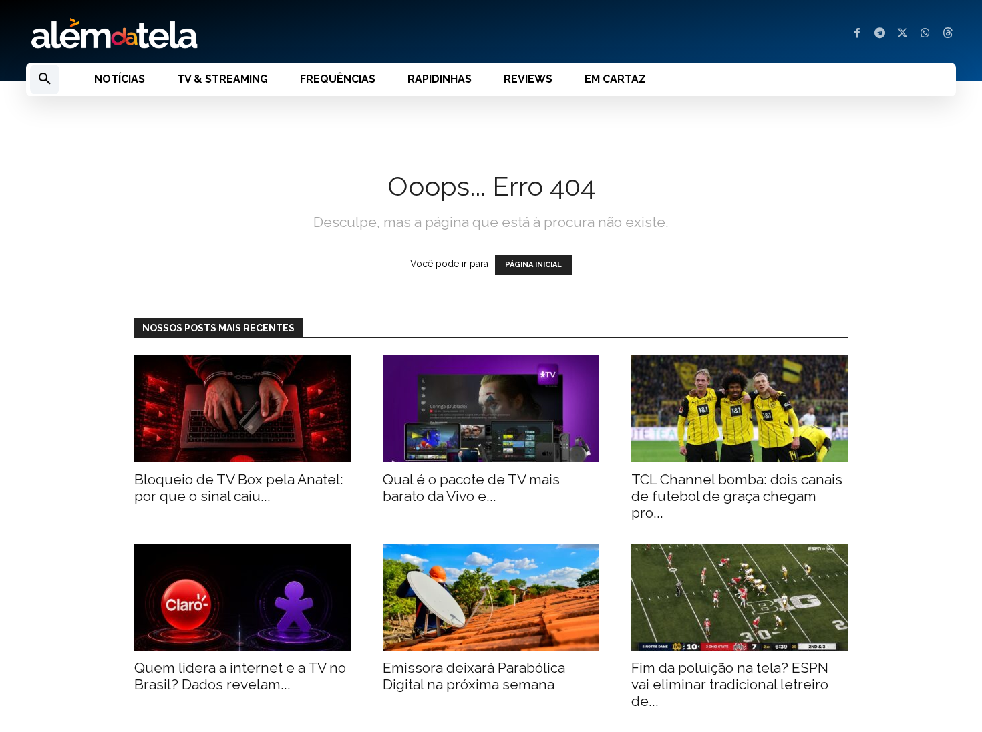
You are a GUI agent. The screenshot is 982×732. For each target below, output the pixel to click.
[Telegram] (880, 34)
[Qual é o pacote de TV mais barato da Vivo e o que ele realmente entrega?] (491, 408)
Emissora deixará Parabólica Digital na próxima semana (474, 676)
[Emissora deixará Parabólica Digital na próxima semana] (491, 597)
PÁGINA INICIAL (533, 264)
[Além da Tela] (250, 34)
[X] (902, 34)
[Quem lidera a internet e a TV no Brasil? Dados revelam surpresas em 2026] (242, 597)
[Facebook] (857, 34)
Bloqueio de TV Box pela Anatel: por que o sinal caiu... (238, 487)
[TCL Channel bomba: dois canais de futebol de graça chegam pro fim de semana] (739, 408)
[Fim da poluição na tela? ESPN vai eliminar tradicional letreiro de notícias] (739, 597)
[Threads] (948, 34)
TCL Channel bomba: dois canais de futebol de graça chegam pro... (736, 496)
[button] (44, 79)
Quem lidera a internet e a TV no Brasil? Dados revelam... (240, 676)
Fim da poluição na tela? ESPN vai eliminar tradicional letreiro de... (729, 684)
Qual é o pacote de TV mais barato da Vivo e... (471, 487)
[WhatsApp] (925, 34)
